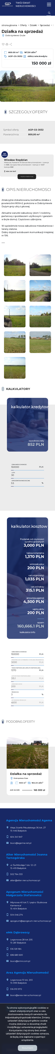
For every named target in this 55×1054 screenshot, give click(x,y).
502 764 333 (16, 874)
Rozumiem (27, 1048)
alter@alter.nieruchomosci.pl (25, 880)
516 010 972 (16, 989)
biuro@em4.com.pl (20, 961)
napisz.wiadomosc (27, 177)
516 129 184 (15, 949)
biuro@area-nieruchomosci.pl (25, 995)
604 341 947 (11, 171)
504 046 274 (16, 915)
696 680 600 (16, 955)
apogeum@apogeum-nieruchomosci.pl (30, 921)
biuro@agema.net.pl (20, 843)
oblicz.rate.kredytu (37, 56)
